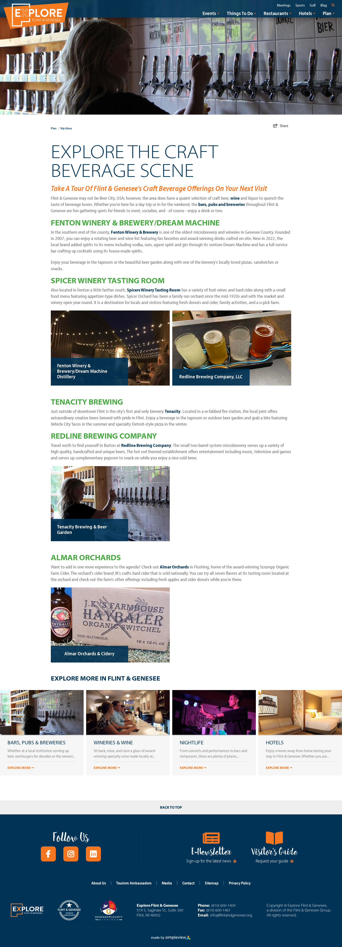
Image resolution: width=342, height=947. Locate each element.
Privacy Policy (240, 883)
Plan (327, 13)
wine (235, 198)
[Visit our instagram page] (70, 853)
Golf (312, 5)
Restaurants (276, 13)
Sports (300, 5)
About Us (98, 883)
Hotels (305, 13)
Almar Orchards (174, 567)
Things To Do (240, 13)
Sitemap (212, 883)
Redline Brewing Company (146, 445)
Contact (188, 883)
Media (167, 883)
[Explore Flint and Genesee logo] (36, 14)
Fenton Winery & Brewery (134, 232)
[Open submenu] (218, 13)
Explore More (19, 768)
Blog (323, 5)
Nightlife (192, 742)
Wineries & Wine (113, 742)
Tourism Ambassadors (133, 883)
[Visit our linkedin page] (93, 853)
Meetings (283, 5)
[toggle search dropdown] (333, 5)
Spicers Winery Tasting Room (154, 290)
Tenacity (173, 411)
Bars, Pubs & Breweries (37, 742)
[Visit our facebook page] (48, 853)
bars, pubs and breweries (221, 204)
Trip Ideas (66, 128)
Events (209, 13)
